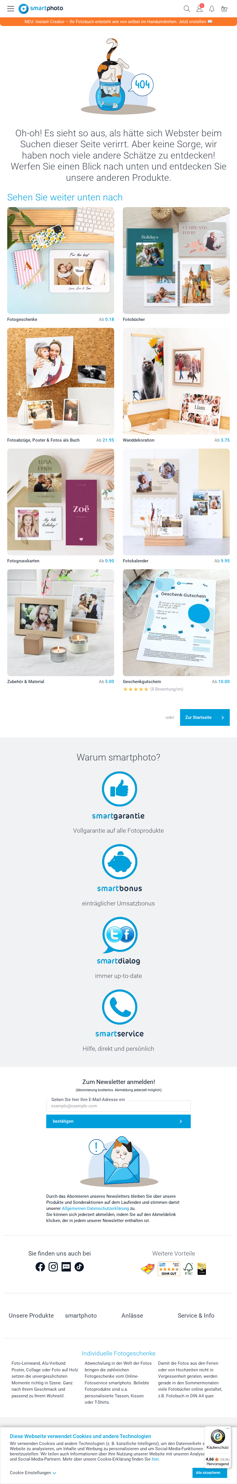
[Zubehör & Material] (60, 622)
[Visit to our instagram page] (53, 1267)
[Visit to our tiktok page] (79, 1267)
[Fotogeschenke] (60, 260)
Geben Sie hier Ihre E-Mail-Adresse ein (88, 1099)
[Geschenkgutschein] (176, 622)
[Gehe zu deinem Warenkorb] (224, 8)
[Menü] (227, 1429)
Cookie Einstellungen (30, 1472)
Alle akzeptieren (208, 1473)
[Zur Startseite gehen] (40, 9)
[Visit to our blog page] (66, 1267)
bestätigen (63, 1121)
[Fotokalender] (176, 502)
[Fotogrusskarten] (60, 502)
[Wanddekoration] (176, 381)
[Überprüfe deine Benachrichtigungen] (212, 8)
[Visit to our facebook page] (40, 1267)
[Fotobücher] (176, 260)
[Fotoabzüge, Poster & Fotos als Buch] (60, 381)
